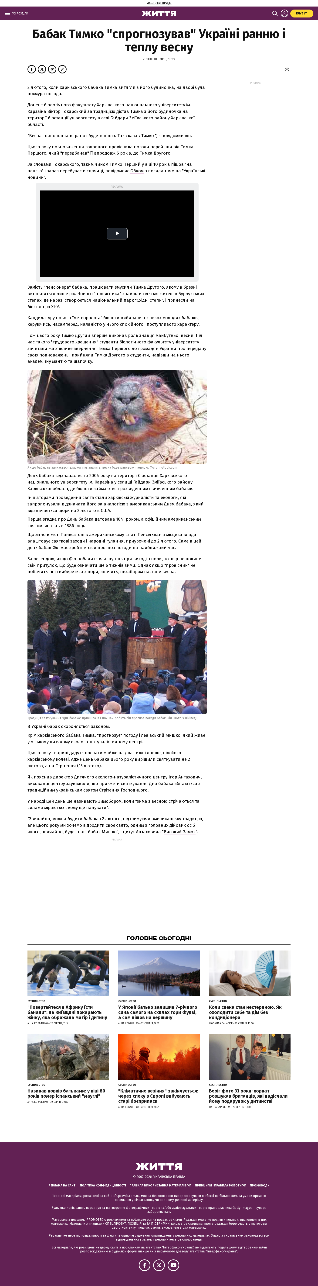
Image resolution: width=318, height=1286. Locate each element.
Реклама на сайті (62, 1185)
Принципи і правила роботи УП (220, 1185)
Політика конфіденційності (103, 1185)
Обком (137, 170)
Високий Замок (180, 831)
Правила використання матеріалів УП (160, 1185)
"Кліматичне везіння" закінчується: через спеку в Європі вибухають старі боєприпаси (158, 1096)
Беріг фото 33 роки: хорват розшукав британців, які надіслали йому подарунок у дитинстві (248, 1096)
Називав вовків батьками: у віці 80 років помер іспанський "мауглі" (66, 1093)
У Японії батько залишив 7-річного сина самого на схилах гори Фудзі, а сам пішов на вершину (157, 1012)
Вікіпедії (191, 718)
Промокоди (260, 1185)
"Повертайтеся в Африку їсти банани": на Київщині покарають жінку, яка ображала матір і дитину (67, 1012)
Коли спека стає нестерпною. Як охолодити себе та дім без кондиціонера (245, 1012)
